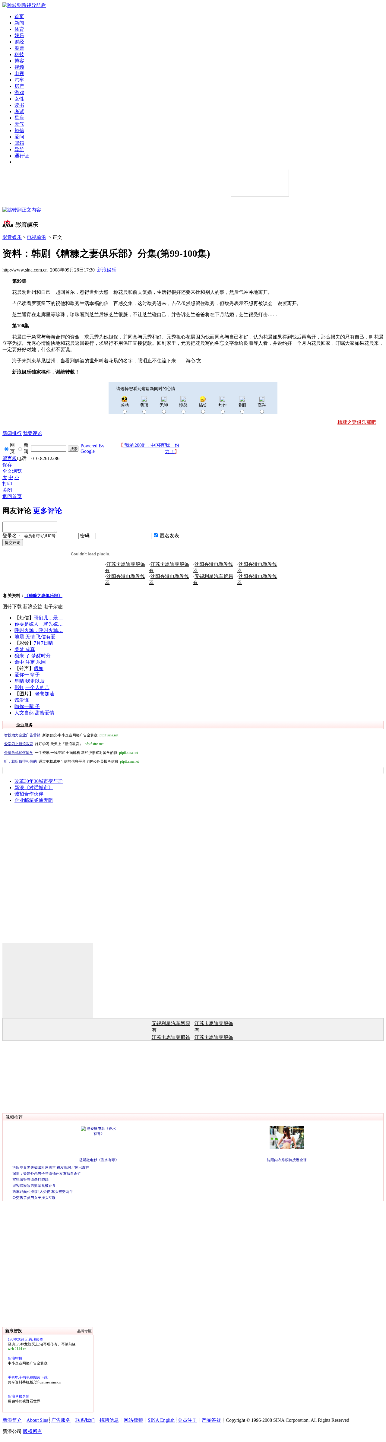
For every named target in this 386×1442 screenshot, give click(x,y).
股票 (19, 48)
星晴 (19, 681)
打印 (7, 483)
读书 (19, 105)
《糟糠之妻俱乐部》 (43, 595)
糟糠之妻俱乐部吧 (356, 422)
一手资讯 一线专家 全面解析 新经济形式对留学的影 (71, 753)
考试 (19, 111)
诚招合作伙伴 (28, 793)
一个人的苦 (37, 687)
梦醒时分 (41, 655)
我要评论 (32, 433)
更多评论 (47, 511)
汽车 (19, 79)
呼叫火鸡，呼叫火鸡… (38, 630)
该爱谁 (21, 700)
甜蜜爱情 (44, 712)
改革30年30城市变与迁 (38, 781)
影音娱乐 (12, 237)
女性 (19, 98)
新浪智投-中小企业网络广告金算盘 (61, 735)
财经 (19, 41)
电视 (19, 73)
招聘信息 (109, 1420)
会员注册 (187, 1420)
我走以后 (35, 681)
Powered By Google (92, 448)
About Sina (37, 1420)
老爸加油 (44, 693)
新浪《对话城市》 (33, 787)
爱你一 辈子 (27, 674)
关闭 (7, 490)
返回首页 (12, 496)
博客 (19, 60)
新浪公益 (32, 606)
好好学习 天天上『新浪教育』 (53, 744)
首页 (19, 16)
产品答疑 (211, 1420)
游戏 (19, 92)
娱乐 (19, 35)
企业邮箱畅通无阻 (33, 800)
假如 (38, 668)
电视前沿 (36, 237)
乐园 (41, 662)
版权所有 (32, 1431)
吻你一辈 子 (27, 706)
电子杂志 (53, 606)
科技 (19, 54)
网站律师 (133, 1420)
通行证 (21, 155)
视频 (19, 67)
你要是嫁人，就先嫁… (38, 624)
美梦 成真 (24, 649)
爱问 (19, 136)
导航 (19, 149)
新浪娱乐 (106, 269)
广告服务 (61, 1420)
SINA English (161, 1420)
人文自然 (24, 712)
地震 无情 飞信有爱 (34, 636)
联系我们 (85, 1420)
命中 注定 (24, 662)
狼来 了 (22, 655)
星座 (19, 117)
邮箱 (19, 143)
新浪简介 (12, 1420)
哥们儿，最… (48, 617)
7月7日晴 (43, 643)
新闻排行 (12, 433)
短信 (19, 130)
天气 (19, 124)
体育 (19, 29)
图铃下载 (12, 606)
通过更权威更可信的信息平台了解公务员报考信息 (71, 761)
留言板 (9, 458)
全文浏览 (12, 471)
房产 (19, 86)
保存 (7, 464)
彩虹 (19, 687)
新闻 (19, 22)
